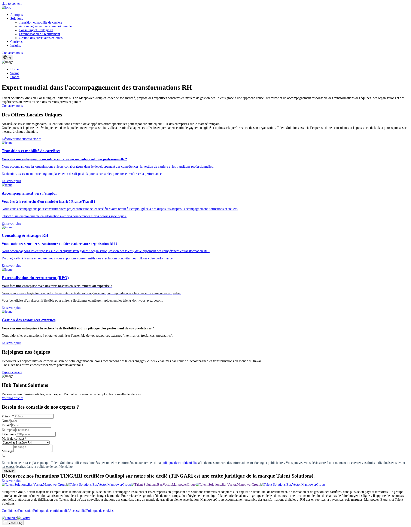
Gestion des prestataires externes (41, 38)
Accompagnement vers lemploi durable (45, 26)
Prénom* (8, 416)
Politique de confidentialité (51, 510)
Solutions (16, 18)
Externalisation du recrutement (39, 34)
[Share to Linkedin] (9, 518)
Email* (6, 425)
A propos (16, 14)
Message (7, 451)
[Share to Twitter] (23, 518)
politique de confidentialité (179, 462)
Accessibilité (77, 510)
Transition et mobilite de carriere (40, 22)
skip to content (11, 3)
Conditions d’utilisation (17, 510)
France (14, 77)
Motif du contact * (14, 438)
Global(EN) (15, 523)
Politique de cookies (99, 510)
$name (14, 73)
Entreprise (8, 430)
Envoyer (8, 470)
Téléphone (9, 434)
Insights (15, 45)
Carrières (16, 41)
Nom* (6, 421)
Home (14, 69)
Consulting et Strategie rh (36, 30)
